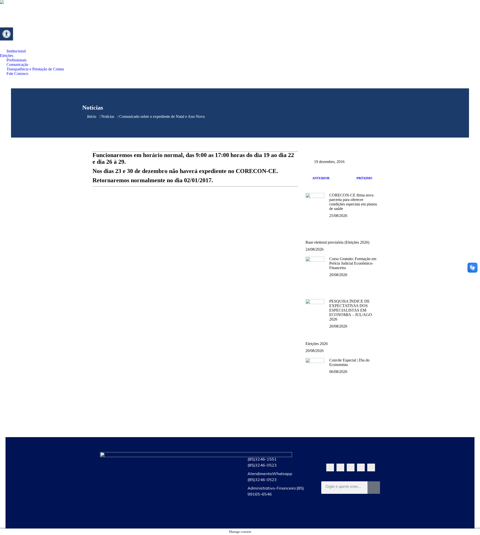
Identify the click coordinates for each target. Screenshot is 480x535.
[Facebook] (340, 467)
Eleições (203, 469)
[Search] (374, 487)
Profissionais (203, 481)
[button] (6, 33)
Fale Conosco (203, 515)
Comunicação (203, 492)
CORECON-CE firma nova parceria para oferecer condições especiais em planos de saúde (353, 202)
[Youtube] (350, 467)
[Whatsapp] (330, 467)
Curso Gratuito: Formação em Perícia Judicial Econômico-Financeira (352, 263)
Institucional (203, 458)
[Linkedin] (371, 467)
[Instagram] (361, 467)
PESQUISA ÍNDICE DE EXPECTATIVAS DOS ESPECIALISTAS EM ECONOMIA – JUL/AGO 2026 (350, 310)
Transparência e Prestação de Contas (203, 504)
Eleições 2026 (317, 344)
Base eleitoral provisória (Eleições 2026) (337, 242)
